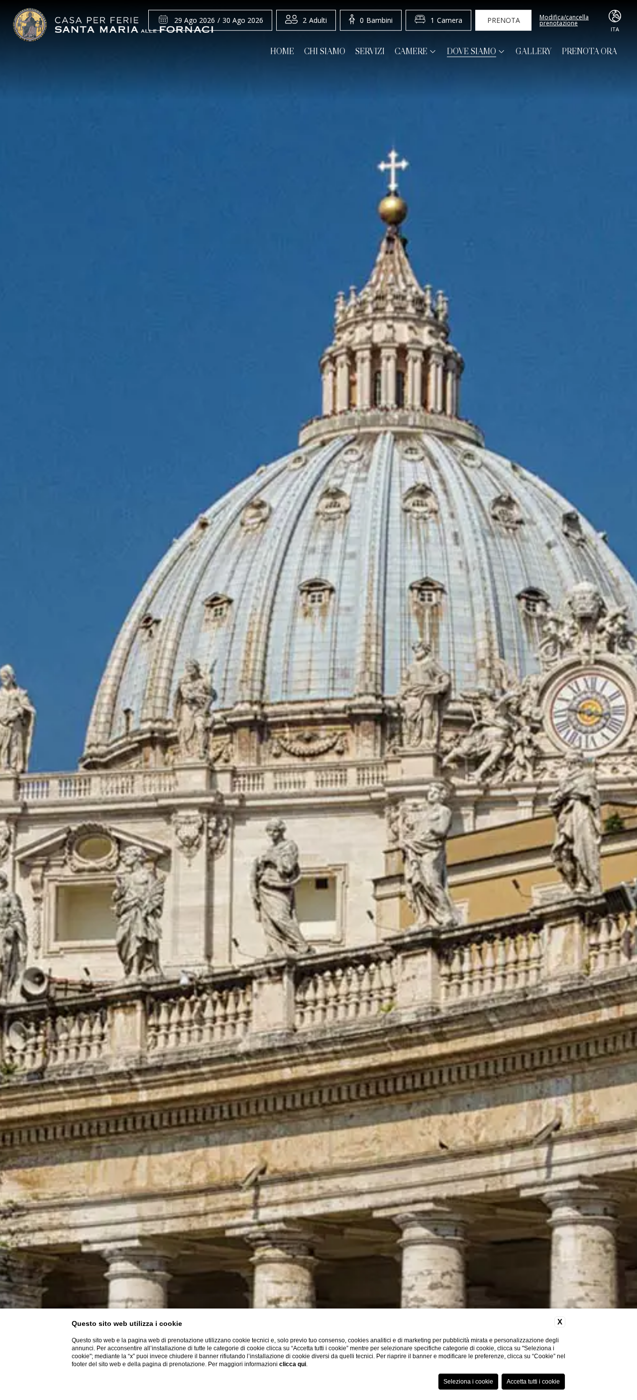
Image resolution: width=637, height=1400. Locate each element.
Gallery (534, 51)
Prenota (503, 20)
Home (282, 51)
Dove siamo (471, 51)
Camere (411, 51)
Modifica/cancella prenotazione (564, 20)
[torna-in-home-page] (113, 26)
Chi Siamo (324, 51)
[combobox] (315, 20)
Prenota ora (589, 51)
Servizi (370, 51)
